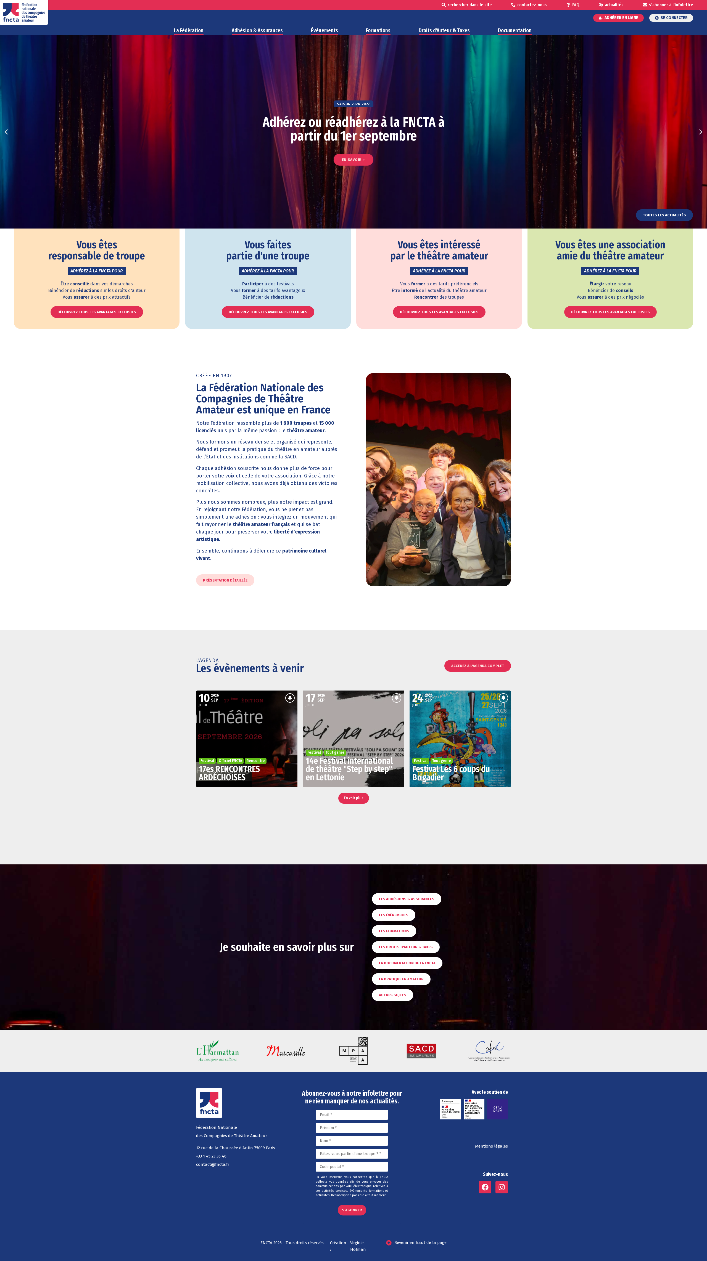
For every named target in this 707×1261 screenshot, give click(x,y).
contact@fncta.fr (212, 1164)
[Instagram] (501, 1187)
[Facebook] (485, 1187)
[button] (6, 132)
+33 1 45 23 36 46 (211, 1156)
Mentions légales (491, 1146)
